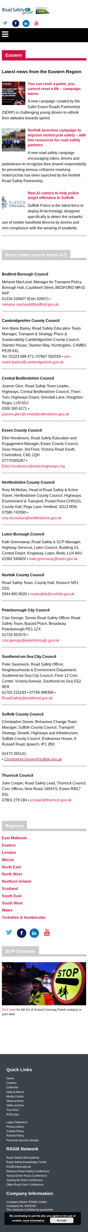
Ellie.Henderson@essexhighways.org (33, 466)
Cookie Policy (15, 1131)
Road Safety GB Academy (22, 1157)
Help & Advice (15, 1092)
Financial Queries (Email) (22, 1140)
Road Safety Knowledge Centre (26, 1162)
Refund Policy (15, 1135)
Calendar (12, 1087)
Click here (8, 1009)
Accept (61, 1220)
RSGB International (18, 1166)
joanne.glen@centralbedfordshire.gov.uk (35, 414)
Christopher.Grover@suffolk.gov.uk (33, 759)
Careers (11, 1083)
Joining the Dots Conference (24, 1180)
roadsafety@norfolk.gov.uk (52, 594)
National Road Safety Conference (27, 1171)
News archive (15, 1101)
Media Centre (15, 1096)
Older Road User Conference (25, 1184)
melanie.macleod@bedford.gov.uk (30, 304)
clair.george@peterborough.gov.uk (30, 640)
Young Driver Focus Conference (26, 1175)
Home (10, 1078)
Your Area (12, 1109)
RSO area (12, 1114)
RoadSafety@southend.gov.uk (27, 698)
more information (34, 1220)
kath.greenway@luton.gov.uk (53, 559)
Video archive (15, 1105)
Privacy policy (15, 1126)
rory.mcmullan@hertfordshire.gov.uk (31, 518)
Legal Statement (16, 1122)
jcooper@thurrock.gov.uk (51, 800)
